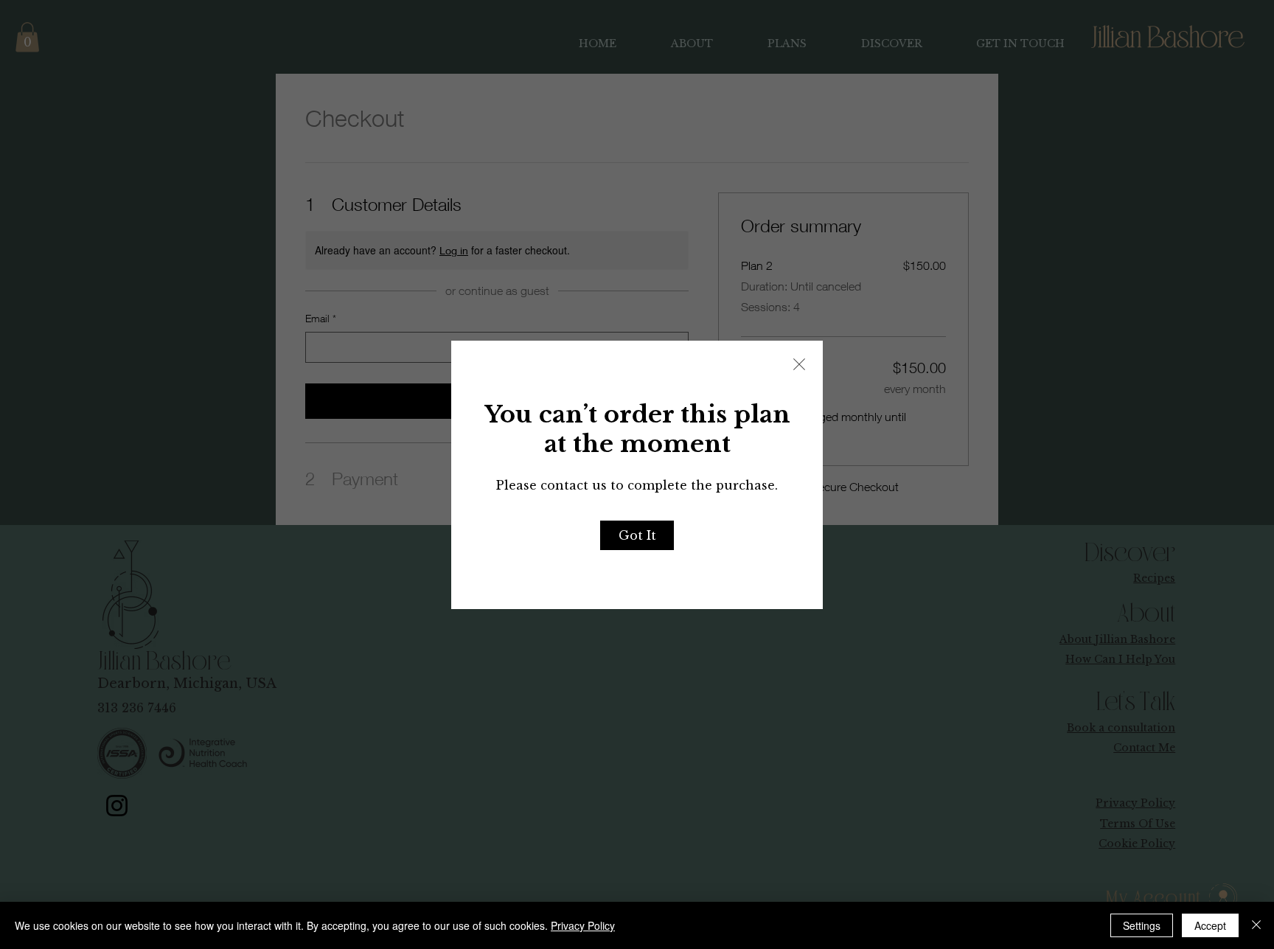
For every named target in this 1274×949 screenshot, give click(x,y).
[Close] (1256, 925)
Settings (1141, 925)
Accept (1210, 925)
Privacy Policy (583, 925)
